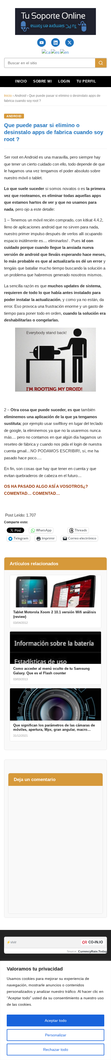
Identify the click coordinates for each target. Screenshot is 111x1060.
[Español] (55, 52)
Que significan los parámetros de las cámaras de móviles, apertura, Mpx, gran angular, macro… (54, 727)
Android (14, 116)
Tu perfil (86, 81)
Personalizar (55, 1035)
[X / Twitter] (69, 42)
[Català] (46, 52)
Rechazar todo (55, 1049)
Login (64, 81)
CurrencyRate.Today (92, 951)
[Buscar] (100, 62)
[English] (64, 52)
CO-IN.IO (95, 942)
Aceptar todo (56, 1020)
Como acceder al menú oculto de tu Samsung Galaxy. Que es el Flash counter (51, 671)
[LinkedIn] (55, 42)
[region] (55, 1010)
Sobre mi (42, 81)
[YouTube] (41, 42)
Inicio (21, 81)
